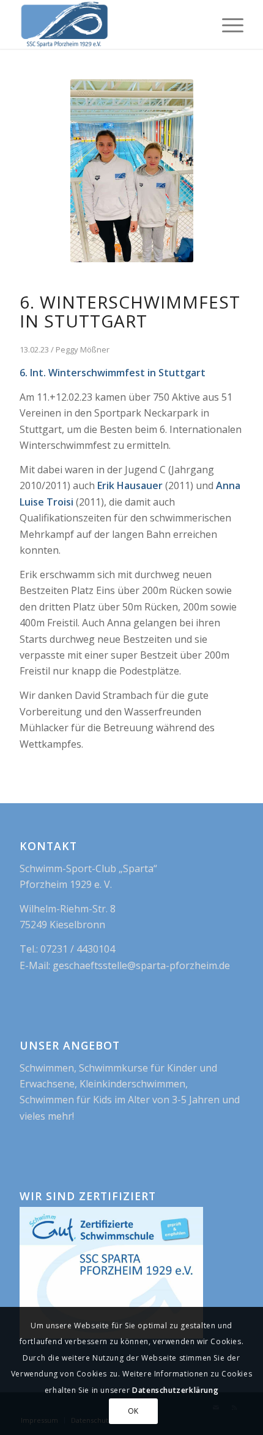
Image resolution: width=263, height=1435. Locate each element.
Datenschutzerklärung (175, 1390)
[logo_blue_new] (109, 24)
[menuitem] (226, 24)
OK (133, 1411)
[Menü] (226, 24)
